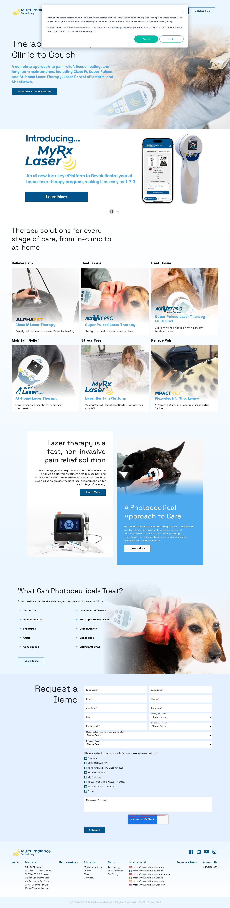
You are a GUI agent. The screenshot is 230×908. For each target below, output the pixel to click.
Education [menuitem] (90, 862)
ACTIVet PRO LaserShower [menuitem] (38, 870)
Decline (171, 39)
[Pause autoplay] (111, 211)
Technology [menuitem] (114, 867)
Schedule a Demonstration (34, 91)
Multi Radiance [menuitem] (115, 870)
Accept (146, 39)
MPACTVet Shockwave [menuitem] (36, 884)
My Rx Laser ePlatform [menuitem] (37, 881)
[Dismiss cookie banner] (182, 12)
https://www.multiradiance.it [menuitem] (147, 877)
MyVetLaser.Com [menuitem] (93, 867)
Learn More (93, 492)
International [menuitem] (137, 862)
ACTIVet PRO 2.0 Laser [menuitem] (37, 874)
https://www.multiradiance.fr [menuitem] (147, 870)
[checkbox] (148, 775)
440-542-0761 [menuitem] (210, 867)
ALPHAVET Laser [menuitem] (33, 867)
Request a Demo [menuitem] (187, 862)
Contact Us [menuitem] (202, 11)
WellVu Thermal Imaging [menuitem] (37, 888)
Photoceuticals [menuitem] (68, 862)
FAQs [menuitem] (86, 874)
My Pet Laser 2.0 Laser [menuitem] (37, 877)
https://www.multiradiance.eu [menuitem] (148, 867)
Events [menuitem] (88, 870)
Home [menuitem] (15, 862)
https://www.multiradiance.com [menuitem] (149, 884)
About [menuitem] (111, 862)
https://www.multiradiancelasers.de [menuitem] (151, 874)
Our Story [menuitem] (89, 877)
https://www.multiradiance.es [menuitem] (148, 881)
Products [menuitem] (30, 862)
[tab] (116, 211)
